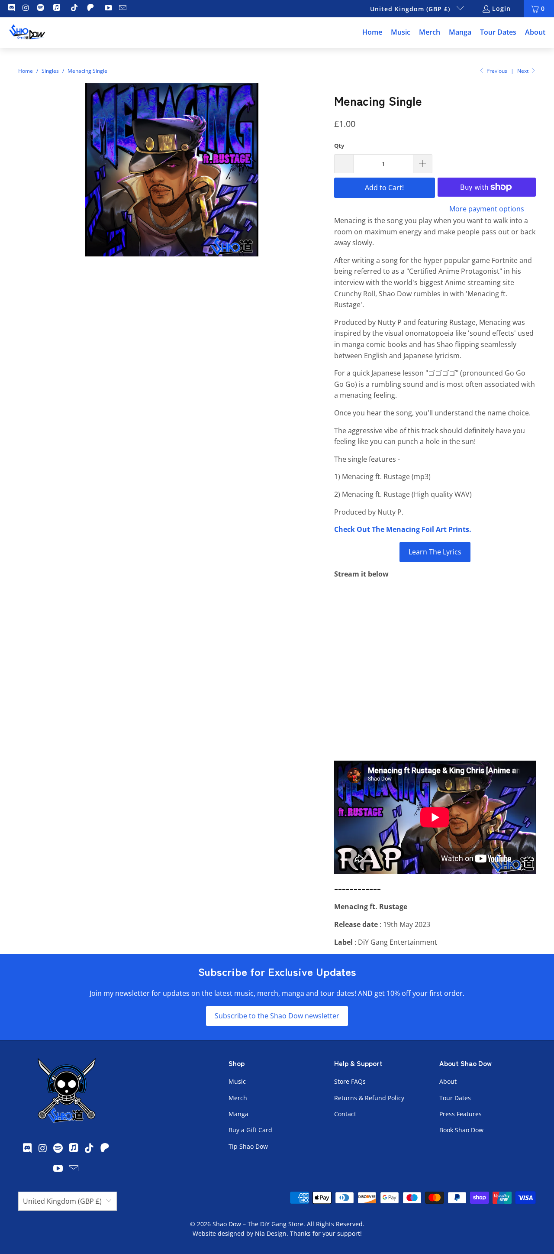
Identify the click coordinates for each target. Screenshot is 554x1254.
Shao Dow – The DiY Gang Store (258, 1224)
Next (523, 71)
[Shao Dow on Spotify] (39, 8)
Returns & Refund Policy (369, 1098)
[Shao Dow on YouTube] (107, 8)
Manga (238, 1114)
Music (237, 1081)
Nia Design (271, 1233)
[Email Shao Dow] (122, 8)
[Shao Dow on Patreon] (91, 8)
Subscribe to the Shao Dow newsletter (277, 1016)
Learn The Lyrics (435, 552)
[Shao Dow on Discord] (10, 8)
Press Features (460, 1114)
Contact (345, 1114)
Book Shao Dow (461, 1130)
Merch (238, 1098)
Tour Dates (455, 1098)
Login (501, 8)
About (448, 1081)
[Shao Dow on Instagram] (25, 8)
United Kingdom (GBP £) (411, 9)
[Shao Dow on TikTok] (74, 8)
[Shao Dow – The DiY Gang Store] (27, 32)
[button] (400, 33)
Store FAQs (350, 1081)
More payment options (486, 209)
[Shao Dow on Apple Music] (57, 8)
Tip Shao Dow (248, 1146)
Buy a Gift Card (250, 1130)
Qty (339, 145)
